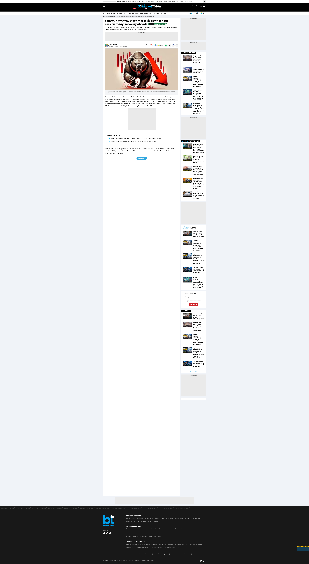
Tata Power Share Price (172, 547)
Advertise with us (143, 554)
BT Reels (163, 13)
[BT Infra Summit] (196, 13)
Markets (111, 10)
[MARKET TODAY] (189, 227)
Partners (198, 554)
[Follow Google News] (158, 45)
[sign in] (204, 6)
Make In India (148, 10)
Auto (151, 521)
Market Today (131, 518)
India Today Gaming (149, 1)
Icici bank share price (144, 547)
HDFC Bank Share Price (166, 529)
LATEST (187, 311)
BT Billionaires (137, 10)
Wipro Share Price (158, 547)
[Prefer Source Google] (149, 45)
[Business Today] (150, 6)
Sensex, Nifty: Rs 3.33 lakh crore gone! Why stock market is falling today (133, 141)
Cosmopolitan (159, 1)
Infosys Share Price (197, 544)
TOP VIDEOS (193, 141)
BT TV (128, 10)
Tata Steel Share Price (182, 529)
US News (119, 13)
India (169, 10)
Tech (175, 10)
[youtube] (107, 533)
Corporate (170, 518)
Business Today (121, 1)
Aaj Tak (186, 1)
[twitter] (110, 533)
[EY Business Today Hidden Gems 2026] (202, 13)
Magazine (120, 10)
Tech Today (149, 518)
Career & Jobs (111, 13)
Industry (182, 10)
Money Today (193, 10)
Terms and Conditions (180, 554)
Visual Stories (179, 518)
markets (113, 16)
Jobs (156, 521)
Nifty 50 (136, 536)
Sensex (129, 536)
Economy (140, 518)
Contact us (126, 554)
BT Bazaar (128, 1)
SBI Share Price (131, 547)
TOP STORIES (189, 53)
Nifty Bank (144, 536)
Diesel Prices (148, 13)
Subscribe (195, 6)
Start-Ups (130, 521)
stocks (117, 16)
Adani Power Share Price (150, 529)
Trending (189, 518)
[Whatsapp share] (166, 45)
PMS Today (156, 13)
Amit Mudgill (113, 44)
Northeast (141, 1)
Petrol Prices (139, 13)
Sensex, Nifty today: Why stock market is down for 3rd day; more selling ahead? (136, 138)
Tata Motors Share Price (134, 529)
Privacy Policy (161, 554)
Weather (131, 13)
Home (105, 10)
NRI (104, 13)
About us (110, 554)
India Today (135, 1)
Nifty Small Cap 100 (155, 536)
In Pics (125, 13)
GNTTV (190, 1)
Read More (141, 158)
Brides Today (175, 1)
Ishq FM (181, 1)
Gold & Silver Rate (160, 10)
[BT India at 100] (190, 13)
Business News (106, 16)
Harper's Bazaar (167, 1)
